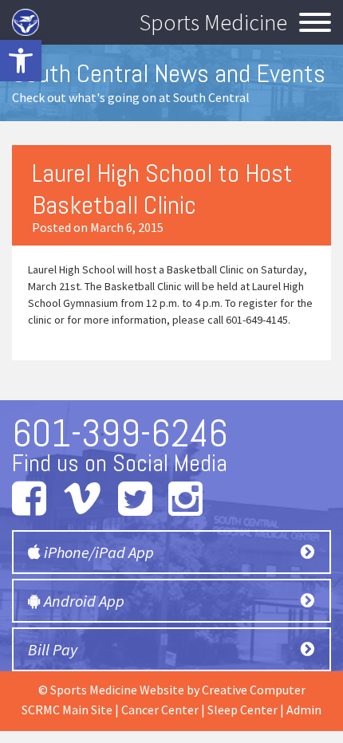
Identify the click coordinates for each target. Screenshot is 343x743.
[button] (20, 60)
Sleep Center (242, 709)
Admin (303, 709)
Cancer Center (160, 709)
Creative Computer (254, 690)
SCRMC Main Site (67, 709)
